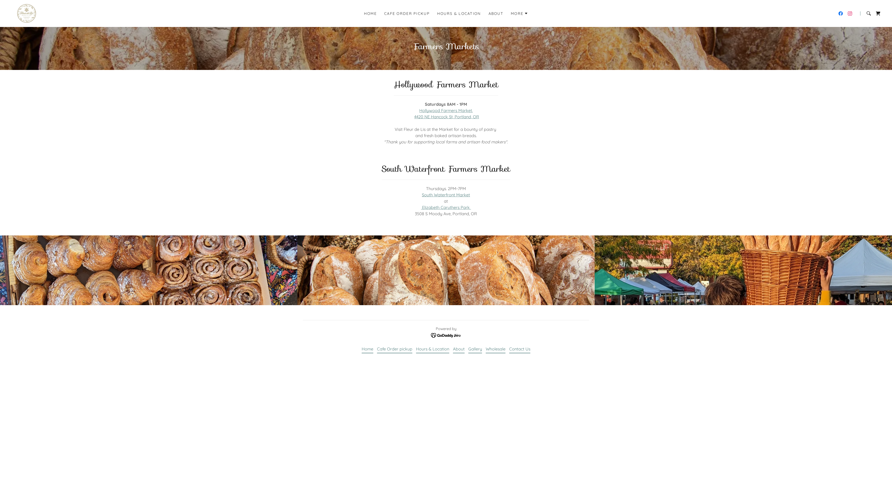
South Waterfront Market (446, 195)
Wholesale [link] (495, 349)
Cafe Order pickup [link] (407, 13)
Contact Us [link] (519, 349)
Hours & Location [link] (459, 13)
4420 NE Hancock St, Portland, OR (446, 116)
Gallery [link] (475, 349)
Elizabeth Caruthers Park (446, 207)
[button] (519, 13)
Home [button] (367, 349)
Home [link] (370, 13)
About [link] (496, 13)
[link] (26, 13)
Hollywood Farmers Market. (446, 110)
